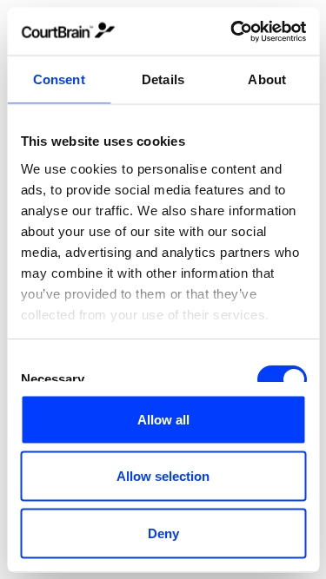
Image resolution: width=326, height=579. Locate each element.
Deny (163, 532)
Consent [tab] (59, 79)
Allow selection (163, 476)
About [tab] (267, 79)
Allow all (163, 418)
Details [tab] (163, 79)
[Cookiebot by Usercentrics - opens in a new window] (232, 31)
